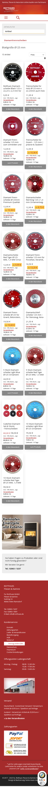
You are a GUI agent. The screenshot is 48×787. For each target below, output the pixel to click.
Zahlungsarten (12, 630)
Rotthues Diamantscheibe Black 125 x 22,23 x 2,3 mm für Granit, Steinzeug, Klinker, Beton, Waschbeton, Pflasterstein (12, 88)
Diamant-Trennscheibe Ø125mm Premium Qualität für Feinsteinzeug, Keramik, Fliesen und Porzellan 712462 (11, 200)
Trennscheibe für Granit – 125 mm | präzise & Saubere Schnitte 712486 (34, 142)
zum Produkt (13, 163)
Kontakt (10, 627)
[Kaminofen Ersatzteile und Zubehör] (21, 549)
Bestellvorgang (12, 635)
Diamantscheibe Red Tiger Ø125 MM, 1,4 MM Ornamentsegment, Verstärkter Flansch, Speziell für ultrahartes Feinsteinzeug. (12, 257)
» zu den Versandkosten (14, 718)
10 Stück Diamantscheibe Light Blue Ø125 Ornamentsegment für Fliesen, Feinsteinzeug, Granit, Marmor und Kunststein (35, 426)
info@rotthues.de (17, 614)
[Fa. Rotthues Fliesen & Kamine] (9, 9)
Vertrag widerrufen (15, 643)
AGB (8, 637)
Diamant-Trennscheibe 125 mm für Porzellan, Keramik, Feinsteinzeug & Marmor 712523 (35, 257)
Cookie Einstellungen (15, 652)
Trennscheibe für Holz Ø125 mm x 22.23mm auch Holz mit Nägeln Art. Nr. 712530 (35, 88)
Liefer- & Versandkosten (16, 632)
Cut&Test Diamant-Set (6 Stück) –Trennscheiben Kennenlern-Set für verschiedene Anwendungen (12, 426)
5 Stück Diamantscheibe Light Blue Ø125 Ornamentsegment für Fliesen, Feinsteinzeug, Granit (12, 372)
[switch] (42, 783)
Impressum (11, 649)
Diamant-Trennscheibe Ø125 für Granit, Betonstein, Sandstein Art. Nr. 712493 (12, 315)
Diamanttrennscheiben (15, 40)
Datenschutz (12, 647)
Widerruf (10, 640)
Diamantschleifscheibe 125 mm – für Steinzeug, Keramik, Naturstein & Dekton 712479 (35, 315)
